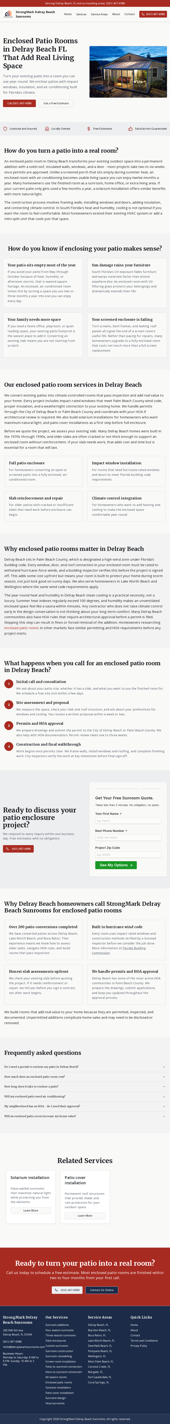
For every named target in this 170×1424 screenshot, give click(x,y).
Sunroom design (55, 1398)
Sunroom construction (59, 1351)
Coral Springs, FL (98, 1382)
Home (68, 14)
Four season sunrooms (59, 1330)
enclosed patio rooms (21, 627)
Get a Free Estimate (56, 103)
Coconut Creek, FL (99, 1366)
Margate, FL (95, 1372)
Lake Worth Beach (135, 581)
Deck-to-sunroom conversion (63, 1372)
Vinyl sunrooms (55, 1403)
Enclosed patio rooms (58, 1382)
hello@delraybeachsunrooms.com (21, 1347)
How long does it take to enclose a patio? (31, 1086)
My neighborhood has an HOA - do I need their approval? (42, 1106)
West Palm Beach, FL (100, 1361)
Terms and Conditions (144, 1340)
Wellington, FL (97, 1356)
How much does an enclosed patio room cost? (34, 1076)
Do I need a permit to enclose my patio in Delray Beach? (41, 1066)
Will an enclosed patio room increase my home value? (40, 1116)
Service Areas (99, 14)
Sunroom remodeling (58, 1356)
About (116, 14)
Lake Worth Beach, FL (101, 1340)
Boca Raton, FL (97, 1335)
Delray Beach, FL (98, 1325)
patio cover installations (69, 422)
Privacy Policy (138, 1346)
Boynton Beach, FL (99, 1330)
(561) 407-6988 (155, 14)
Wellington (13, 586)
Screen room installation (60, 1361)
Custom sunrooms (56, 1346)
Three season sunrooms (60, 1335)
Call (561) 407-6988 (19, 103)
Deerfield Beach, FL (100, 1346)
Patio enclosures (55, 1340)
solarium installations (96, 417)
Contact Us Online (102, 1290)
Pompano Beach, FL (100, 1351)
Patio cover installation (59, 1393)
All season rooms (56, 1377)
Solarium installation (58, 1387)
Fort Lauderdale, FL (99, 1377)
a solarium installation (111, 188)
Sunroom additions (57, 1325)
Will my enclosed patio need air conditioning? (34, 1096)
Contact (130, 14)
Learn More (31, 1210)
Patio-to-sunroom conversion (63, 1366)
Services (81, 14)
